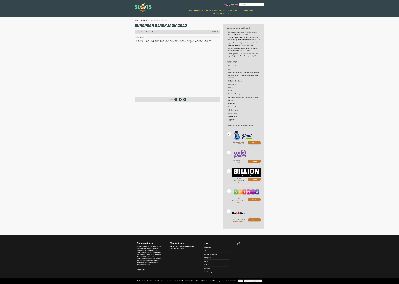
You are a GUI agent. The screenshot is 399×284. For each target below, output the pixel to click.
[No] (396, 281)
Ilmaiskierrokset (250, 10)
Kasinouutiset (208, 247)
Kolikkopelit (145, 20)
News (230, 90)
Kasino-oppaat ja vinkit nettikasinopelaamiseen (243, 72)
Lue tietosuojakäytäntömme (253, 281)
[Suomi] (228, 4)
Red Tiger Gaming (234, 107)
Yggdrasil (231, 120)
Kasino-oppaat (220, 10)
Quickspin (231, 103)
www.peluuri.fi (189, 246)
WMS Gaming (233, 116)
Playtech (231, 100)
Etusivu (190, 10)
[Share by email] (184, 99)
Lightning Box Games (235, 81)
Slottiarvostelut (233, 110)
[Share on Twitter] (180, 99)
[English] (225, 4)
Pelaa (254, 142)
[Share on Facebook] (175, 99)
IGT (229, 69)
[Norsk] (236, 4)
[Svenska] (232, 4)
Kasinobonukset (234, 10)
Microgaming (232, 84)
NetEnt (230, 87)
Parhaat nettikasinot (203, 10)
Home (137, 20)
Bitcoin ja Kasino (233, 66)
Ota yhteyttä (141, 269)
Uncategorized (233, 113)
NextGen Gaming (234, 94)
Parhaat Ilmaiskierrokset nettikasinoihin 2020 (243, 97)
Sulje (240, 281)
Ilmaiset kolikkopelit (222, 13)
